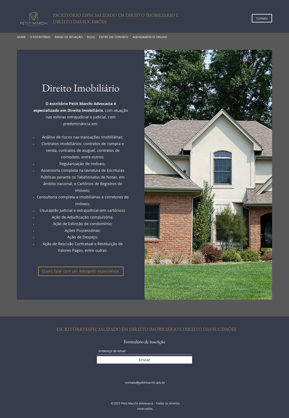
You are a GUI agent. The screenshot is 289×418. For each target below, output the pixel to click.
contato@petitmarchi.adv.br (145, 382)
